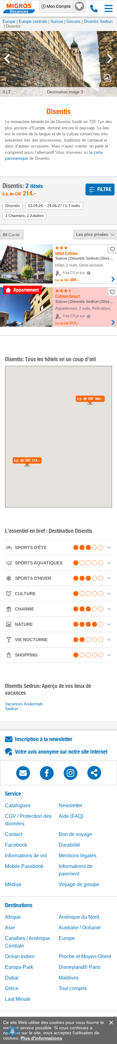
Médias (13, 884)
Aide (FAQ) (71, 816)
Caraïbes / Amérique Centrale (27, 942)
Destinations (18, 905)
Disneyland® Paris (79, 967)
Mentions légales (77, 855)
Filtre (104, 189)
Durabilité (69, 845)
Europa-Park (19, 967)
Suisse (57, 21)
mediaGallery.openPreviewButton (108, 78)
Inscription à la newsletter (43, 739)
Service (13, 793)
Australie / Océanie (80, 927)
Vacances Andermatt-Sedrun (24, 706)
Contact (13, 834)
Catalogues (18, 805)
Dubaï (11, 977)
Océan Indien (20, 956)
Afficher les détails (113, 279)
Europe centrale (33, 21)
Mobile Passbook (24, 866)
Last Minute (18, 999)
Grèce (11, 988)
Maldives (69, 977)
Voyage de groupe (79, 884)
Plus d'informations (41, 1038)
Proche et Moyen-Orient (85, 956)
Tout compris (73, 988)
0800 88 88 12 (92, 8)
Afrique (13, 917)
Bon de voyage (75, 834)
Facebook (16, 845)
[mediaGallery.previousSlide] (7, 58)
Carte (14, 234)
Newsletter (70, 805)
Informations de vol (26, 855)
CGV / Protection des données (28, 819)
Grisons (73, 21)
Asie (10, 927)
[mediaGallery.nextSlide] (110, 58)
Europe (8, 21)
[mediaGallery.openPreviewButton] (58, 64)
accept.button (110, 1023)
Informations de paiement (76, 870)
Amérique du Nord (79, 917)
